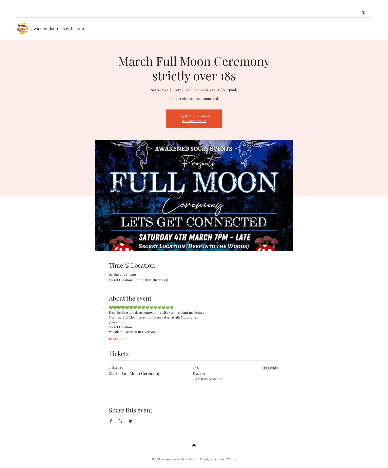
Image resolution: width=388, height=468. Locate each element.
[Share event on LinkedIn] (131, 421)
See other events (194, 121)
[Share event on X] (121, 421)
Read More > (118, 339)
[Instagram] (363, 13)
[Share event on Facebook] (111, 421)
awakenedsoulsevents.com (57, 28)
